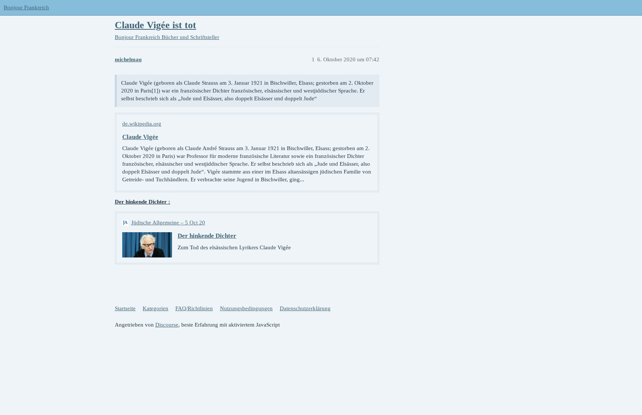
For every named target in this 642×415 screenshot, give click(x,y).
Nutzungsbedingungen (246, 308)
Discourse (166, 325)
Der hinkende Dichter (207, 235)
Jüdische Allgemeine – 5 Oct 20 (168, 223)
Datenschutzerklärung (305, 308)
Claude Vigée (140, 136)
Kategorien (155, 308)
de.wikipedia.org (141, 124)
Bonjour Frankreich (26, 7)
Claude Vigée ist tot (155, 25)
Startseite (125, 308)
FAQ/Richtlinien (194, 308)
